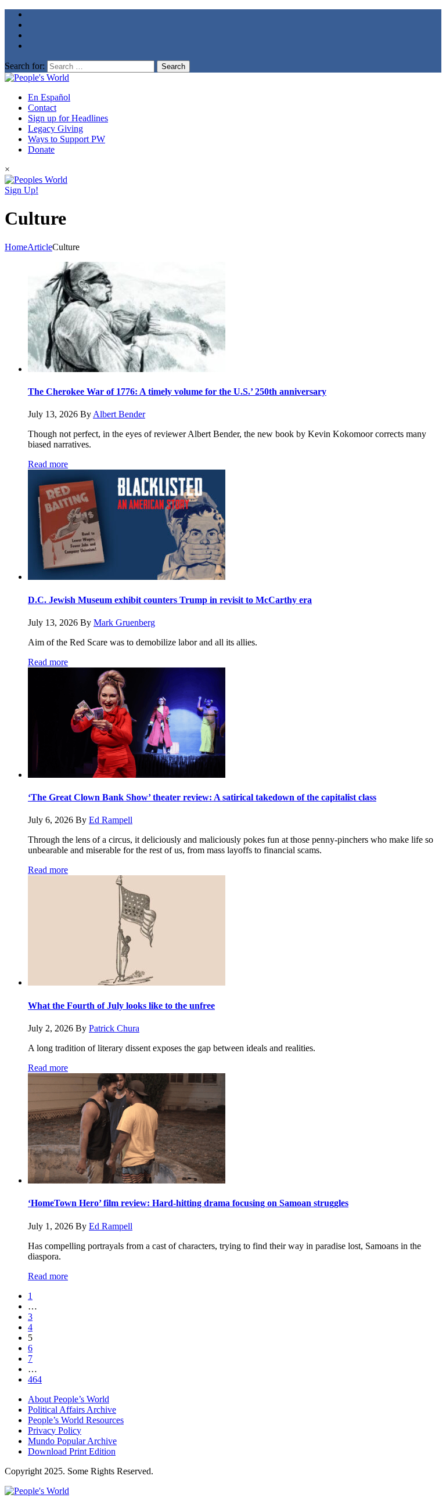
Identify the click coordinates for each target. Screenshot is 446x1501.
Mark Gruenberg (124, 622)
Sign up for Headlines (68, 118)
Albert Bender (119, 414)
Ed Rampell (110, 820)
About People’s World (68, 1399)
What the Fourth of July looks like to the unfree (121, 1006)
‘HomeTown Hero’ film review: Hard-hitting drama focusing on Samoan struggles (188, 1203)
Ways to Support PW (66, 139)
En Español (49, 97)
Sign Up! (21, 190)
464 (35, 1379)
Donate (41, 149)
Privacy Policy (54, 1430)
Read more (48, 464)
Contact (42, 108)
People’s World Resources (76, 1420)
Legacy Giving (55, 128)
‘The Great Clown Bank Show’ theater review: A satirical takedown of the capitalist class (202, 797)
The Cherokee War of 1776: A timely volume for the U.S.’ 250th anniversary (177, 391)
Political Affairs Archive (72, 1410)
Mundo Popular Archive (72, 1441)
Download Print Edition (72, 1451)
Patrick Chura (114, 1028)
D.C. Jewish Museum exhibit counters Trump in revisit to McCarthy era (170, 600)
